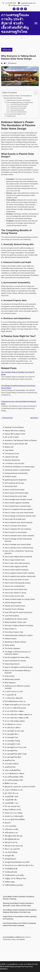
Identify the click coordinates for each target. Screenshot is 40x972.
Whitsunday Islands (12, 679)
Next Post (33, 418)
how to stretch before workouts (16, 570)
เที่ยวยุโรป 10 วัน (11, 842)
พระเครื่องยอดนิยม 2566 (14, 777)
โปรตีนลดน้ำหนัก (11, 872)
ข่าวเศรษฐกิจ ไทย (11, 737)
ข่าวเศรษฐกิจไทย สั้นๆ (13, 757)
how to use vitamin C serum (15, 593)
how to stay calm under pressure (17, 563)
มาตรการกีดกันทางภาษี (14, 790)
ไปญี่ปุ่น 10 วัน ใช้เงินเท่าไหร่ (15, 878)
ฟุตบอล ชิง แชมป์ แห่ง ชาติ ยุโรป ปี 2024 (20, 787)
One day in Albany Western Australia (19, 625)
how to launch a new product (16, 532)
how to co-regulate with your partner (19, 509)
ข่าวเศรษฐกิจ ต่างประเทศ (14, 731)
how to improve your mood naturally (18, 522)
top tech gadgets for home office (17, 657)
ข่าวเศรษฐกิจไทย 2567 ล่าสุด (16, 754)
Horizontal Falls (11, 486)
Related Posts (11, 116)
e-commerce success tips (14, 463)
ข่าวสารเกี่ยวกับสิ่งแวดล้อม (15, 721)
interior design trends (13, 602)
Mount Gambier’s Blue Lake (15, 622)
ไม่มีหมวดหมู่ (6, 49)
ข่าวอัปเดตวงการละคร (13, 724)
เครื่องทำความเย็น (11, 829)
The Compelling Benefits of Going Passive (20, 102)
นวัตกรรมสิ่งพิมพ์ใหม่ (13, 770)
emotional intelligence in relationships (19, 467)
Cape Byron (9, 450)
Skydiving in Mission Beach (15, 642)
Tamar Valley (10, 645)
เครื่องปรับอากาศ (11, 832)
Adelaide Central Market (14, 427)
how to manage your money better (18, 544)
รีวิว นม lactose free (12, 806)
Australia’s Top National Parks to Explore (21, 440)
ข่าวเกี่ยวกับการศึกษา (13, 727)
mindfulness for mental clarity (16, 619)
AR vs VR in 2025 (12, 437)
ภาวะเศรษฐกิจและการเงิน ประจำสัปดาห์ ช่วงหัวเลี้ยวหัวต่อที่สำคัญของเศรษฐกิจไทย (15, 23)
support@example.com (28, 3)
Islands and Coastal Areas (15, 606)
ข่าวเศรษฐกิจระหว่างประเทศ (15, 747)
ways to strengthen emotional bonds (19, 667)
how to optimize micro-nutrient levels (19, 548)
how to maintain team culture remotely (19, 535)
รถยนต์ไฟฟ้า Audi (11, 796)
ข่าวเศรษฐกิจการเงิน (12, 744)
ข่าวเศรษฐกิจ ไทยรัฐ (12, 741)
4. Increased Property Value (17, 110)
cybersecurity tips (11, 457)
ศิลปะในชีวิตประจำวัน (13, 809)
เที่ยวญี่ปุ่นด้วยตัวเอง (12, 839)
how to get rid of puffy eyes (15, 519)
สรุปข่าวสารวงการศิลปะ (14, 813)
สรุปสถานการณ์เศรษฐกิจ (14, 816)
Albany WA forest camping (15, 430)
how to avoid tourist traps (14, 489)
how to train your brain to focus (17, 579)
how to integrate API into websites (18, 529)
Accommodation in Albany (12, 937)
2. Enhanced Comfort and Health (18, 106)
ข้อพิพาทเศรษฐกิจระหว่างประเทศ (17, 704)
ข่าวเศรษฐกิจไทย (11, 750)
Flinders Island (10, 476)
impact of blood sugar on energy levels (20, 599)
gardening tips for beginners (16, 480)
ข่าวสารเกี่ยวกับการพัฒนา (14, 711)
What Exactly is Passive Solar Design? (19, 100)
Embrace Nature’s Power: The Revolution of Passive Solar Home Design (18, 97)
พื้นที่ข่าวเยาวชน (11, 783)
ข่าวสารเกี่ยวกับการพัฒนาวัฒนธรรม (18, 714)
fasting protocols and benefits (16, 473)
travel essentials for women (15, 660)
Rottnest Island (10, 638)
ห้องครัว (8, 823)
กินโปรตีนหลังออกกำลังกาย (15, 701)
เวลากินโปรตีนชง (11, 852)
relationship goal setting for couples (19, 635)
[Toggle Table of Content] (34, 93)
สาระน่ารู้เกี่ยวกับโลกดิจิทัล (15, 819)
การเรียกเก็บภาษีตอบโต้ (14, 698)
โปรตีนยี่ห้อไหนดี (11, 869)
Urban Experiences (12, 664)
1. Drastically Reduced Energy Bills (19, 104)
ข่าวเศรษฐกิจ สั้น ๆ (12, 734)
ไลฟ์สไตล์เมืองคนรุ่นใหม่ (14, 885)
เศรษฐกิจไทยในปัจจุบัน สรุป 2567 (17, 862)
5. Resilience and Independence (18, 112)
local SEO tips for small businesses (18, 612)
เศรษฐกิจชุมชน (10, 859)
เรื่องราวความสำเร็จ (12, 849)
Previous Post (8, 418)
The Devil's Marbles (12, 648)
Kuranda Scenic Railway (14, 609)
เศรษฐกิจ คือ (9, 855)
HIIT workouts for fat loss (14, 483)
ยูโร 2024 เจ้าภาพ (11, 793)
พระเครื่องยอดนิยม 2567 (14, 780)
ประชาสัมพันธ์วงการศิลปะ (14, 773)
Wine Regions (10, 682)
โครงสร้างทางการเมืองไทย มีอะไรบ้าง (19, 865)
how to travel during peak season (17, 583)
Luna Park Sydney (12, 616)
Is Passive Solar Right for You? (16, 114)
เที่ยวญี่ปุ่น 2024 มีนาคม (14, 836)
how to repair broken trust (15, 560)
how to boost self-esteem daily (16, 493)
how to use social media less (16, 589)
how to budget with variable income (18, 499)
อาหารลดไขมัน (10, 826)
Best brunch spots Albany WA (16, 444)
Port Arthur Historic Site (14, 632)
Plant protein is (11, 629)
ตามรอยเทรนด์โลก (12, 764)
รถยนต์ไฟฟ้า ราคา (12, 803)
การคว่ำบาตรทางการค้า (14, 691)
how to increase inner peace (16, 526)
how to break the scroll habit (16, 496)
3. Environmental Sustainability (18, 108)
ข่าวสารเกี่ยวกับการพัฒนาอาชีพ (17, 718)
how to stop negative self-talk (16, 566)
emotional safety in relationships (17, 470)
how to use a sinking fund (15, 586)
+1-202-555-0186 (10, 3)
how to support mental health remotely (19, 573)
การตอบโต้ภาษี (10, 695)
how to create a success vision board (19, 512)
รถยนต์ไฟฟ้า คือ (11, 800)
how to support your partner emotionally (20, 576)
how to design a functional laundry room (20, 516)
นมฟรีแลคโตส (10, 767)
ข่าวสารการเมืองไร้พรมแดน (15, 708)
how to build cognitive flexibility (17, 503)
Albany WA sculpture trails (15, 434)
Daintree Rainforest (12, 460)
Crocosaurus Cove (12, 453)
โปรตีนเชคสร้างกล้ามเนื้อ (14, 875)
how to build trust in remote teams (18, 506)
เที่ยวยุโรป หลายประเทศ (14, 846)
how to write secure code (14, 596)
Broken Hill (9, 447)
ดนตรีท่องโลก (10, 760)
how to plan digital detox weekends (18, 556)
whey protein (10, 676)
